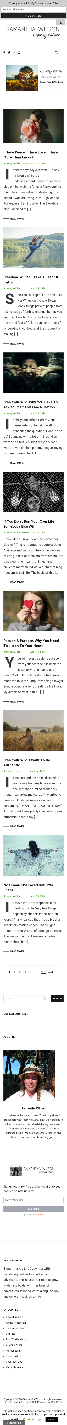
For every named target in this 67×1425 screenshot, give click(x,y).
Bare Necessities (15, 1328)
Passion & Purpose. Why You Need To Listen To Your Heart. (31, 643)
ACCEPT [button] (52, 1419)
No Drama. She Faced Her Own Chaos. (28, 887)
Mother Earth (13, 1350)
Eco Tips (10, 1333)
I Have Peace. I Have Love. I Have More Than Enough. (30, 155)
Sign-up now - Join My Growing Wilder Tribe (33, 3)
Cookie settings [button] (32, 1419)
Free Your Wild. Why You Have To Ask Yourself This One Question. (30, 404)
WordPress (57, 1402)
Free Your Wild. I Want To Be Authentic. (26, 762)
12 (43, 972)
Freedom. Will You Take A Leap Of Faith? (30, 279)
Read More (17, 218)
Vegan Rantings (14, 1367)
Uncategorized (11, 771)
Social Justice (13, 1356)
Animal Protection (16, 1322)
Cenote (17, 1402)
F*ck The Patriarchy (17, 1339)
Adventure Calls (14, 1317)
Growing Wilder (11, 163)
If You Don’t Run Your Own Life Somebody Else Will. (28, 524)
